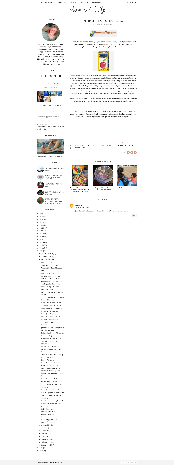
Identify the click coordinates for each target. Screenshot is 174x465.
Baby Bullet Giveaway (49, 347)
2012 (41, 448)
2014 (41, 248)
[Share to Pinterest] (135, 152)
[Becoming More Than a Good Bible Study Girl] (39, 101)
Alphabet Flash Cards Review (52, 308)
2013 (41, 251)
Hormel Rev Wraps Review (51, 303)
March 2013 (45, 439)
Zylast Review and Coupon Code (54, 169)
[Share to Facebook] (128, 152)
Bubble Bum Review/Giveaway (52, 333)
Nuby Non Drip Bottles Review (52, 390)
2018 (41, 237)
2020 (41, 231)
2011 (41, 451)
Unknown (78, 205)
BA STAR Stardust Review (50, 317)
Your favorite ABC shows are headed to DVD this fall (54, 185)
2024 (41, 219)
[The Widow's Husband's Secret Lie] (49, 96)
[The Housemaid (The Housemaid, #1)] (46, 96)
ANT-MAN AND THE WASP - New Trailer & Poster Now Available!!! (54, 192)
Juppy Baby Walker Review (51, 306)
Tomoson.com (127, 143)
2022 (41, 225)
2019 (41, 234)
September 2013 (47, 262)
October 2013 (46, 259)
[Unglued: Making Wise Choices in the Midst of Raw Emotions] (53, 96)
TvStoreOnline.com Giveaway (52, 355)
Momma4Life (87, 9)
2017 (41, 239)
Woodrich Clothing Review (51, 265)
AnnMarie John (58, 462)
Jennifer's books (51, 87)
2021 (41, 228)
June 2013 (45, 431)
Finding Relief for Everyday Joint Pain (51, 156)
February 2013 (46, 442)
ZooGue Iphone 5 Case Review (52, 393)
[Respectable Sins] (39, 96)
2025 (41, 217)
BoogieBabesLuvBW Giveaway (52, 379)
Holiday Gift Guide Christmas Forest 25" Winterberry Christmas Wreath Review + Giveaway (54, 200)
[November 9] (46, 101)
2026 (41, 214)
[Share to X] (131, 152)
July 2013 (44, 428)
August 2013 (45, 425)
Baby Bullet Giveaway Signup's (52, 401)
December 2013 (47, 254)
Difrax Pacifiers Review (49, 320)
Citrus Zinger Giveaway (50, 382)
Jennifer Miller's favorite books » (53, 105)
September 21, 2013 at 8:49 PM (82, 207)
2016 (41, 242)
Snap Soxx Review (47, 273)
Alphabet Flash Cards (110, 44)
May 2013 (44, 434)
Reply (134, 215)
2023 (41, 222)
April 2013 (45, 436)
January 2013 (46, 445)
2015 (41, 245)
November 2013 (47, 257)
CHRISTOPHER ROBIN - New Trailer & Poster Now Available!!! (54, 177)
